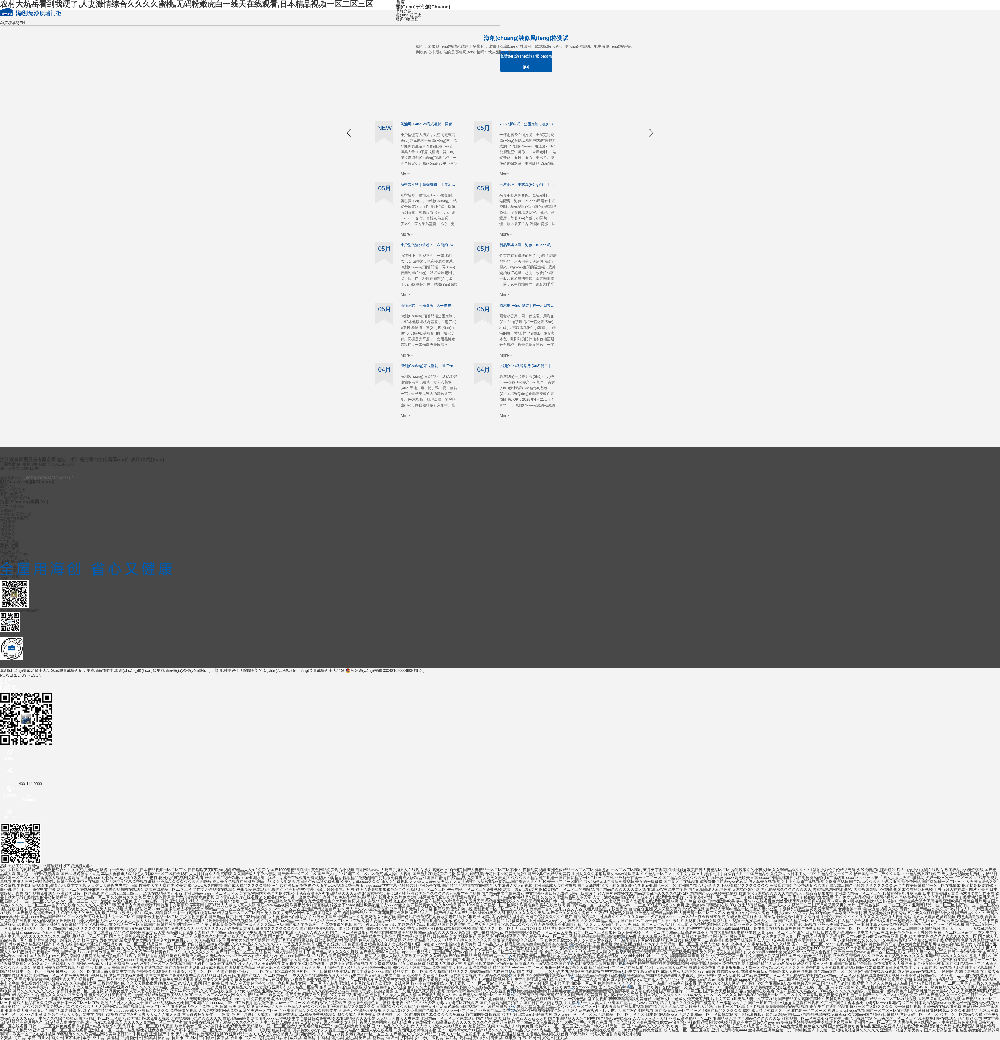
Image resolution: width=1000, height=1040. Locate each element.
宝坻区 (191, 1038)
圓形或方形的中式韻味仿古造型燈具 (649, 937)
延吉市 (282, 1038)
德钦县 (378, 1038)
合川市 (236, 1038)
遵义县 (337, 1038)
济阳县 (406, 1038)
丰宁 (87, 1038)
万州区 (43, 1038)
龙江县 (20, 1038)
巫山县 (98, 1038)
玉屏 (124, 1038)
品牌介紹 (403, 11)
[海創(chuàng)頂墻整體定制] (26, 12)
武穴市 (250, 1038)
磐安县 (6, 1038)
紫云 (31, 1038)
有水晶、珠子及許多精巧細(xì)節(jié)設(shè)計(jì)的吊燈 (662, 950)
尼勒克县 (266, 1038)
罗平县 (223, 1038)
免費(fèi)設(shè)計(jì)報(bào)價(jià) (526, 61)
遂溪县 (309, 1038)
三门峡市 (207, 1038)
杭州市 (177, 1038)
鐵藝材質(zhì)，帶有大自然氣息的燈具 (650, 975)
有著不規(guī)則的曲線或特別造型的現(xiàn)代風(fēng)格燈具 (665, 962)
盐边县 (351, 1038)
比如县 (164, 1038)
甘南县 (323, 1038)
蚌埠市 (392, 1038)
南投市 (57, 1038)
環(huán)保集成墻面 (155, 670)
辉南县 (150, 1038)
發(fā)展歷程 (407, 19)
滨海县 (112, 1038)
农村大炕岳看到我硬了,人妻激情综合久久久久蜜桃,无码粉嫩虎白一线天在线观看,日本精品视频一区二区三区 (93, 870)
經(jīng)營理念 (408, 15)
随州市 (136, 1038)
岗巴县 (365, 1038)
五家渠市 (73, 1038)
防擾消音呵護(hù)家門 (11, 689)
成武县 (296, 1038)
